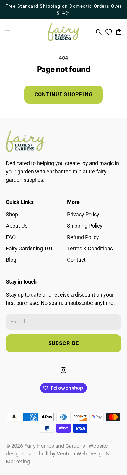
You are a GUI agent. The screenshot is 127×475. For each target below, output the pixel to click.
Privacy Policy (83, 215)
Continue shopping (64, 94)
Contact (76, 260)
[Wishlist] (109, 32)
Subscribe (63, 343)
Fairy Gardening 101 (29, 249)
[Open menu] (8, 32)
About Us (16, 226)
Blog (11, 260)
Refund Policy (83, 237)
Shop (12, 215)
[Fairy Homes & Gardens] (63, 32)
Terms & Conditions (90, 249)
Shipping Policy (84, 226)
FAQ (11, 237)
